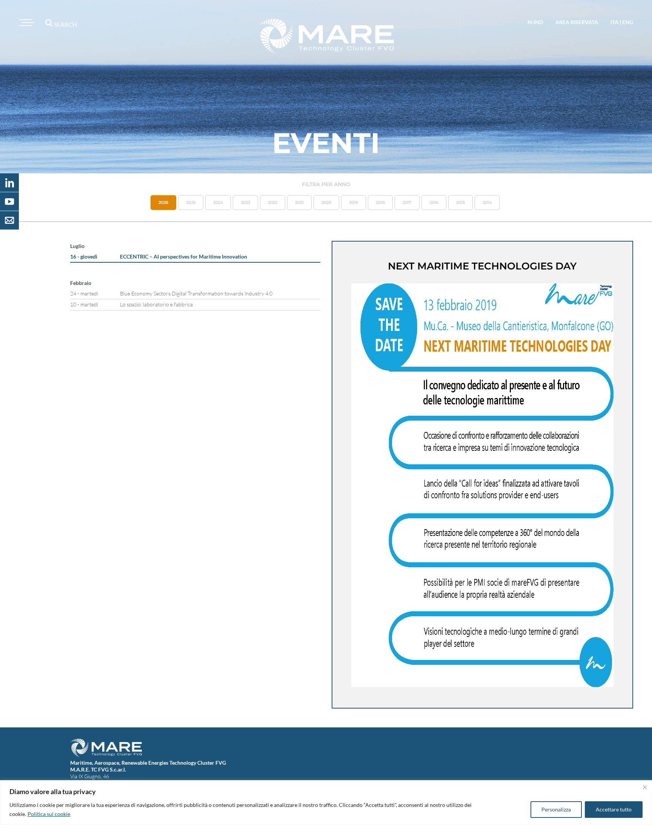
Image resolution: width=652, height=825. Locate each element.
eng (627, 22)
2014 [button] (487, 202)
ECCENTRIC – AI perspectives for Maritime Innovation (183, 256)
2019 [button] (353, 202)
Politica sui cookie (49, 814)
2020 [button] (326, 202)
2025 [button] (190, 202)
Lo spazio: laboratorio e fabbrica (156, 304)
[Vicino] (645, 787)
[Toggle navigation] (25, 22)
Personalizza (556, 809)
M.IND (535, 22)
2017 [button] (407, 202)
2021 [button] (299, 202)
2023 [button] (245, 202)
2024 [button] (218, 202)
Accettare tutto (614, 809)
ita (614, 22)
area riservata (576, 22)
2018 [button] (380, 202)
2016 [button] (433, 202)
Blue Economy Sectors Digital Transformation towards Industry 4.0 (196, 293)
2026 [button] (163, 202)
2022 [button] (272, 202)
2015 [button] (460, 202)
